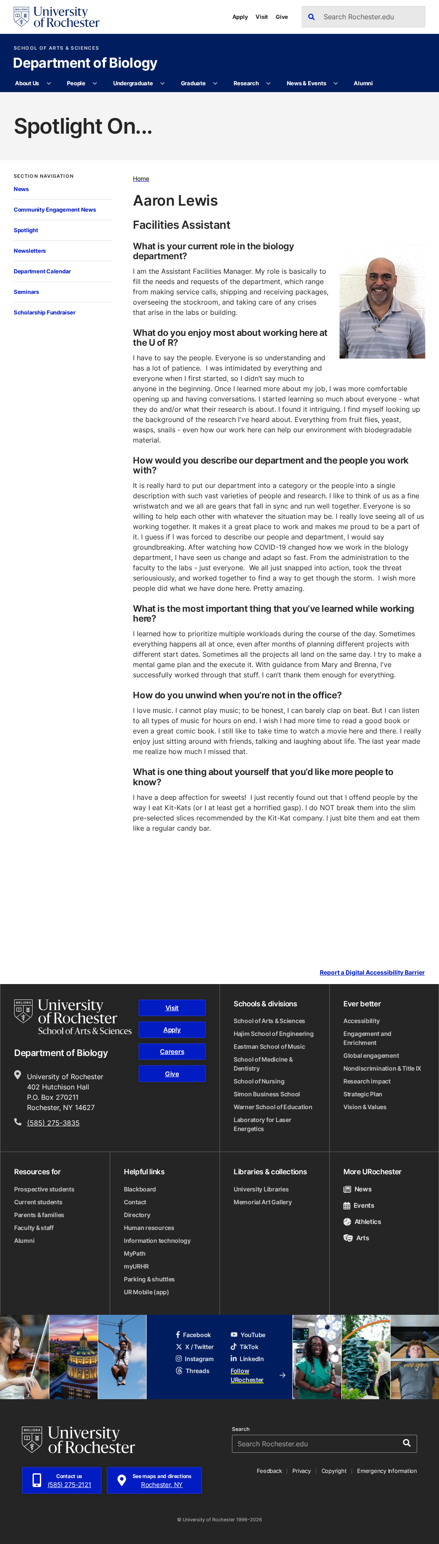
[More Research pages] (269, 83)
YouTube (253, 1335)
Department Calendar (42, 271)
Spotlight (26, 230)
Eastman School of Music (269, 1046)
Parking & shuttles (149, 1279)
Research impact (367, 1081)
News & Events (306, 83)
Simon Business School (267, 1094)
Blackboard (140, 1189)
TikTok (249, 1347)
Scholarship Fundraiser (44, 312)
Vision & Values (365, 1107)
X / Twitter (199, 1347)
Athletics (368, 1221)
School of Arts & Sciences (56, 48)
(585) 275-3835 (53, 1123)
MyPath (134, 1253)
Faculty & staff (34, 1228)
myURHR (136, 1266)
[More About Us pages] (49, 83)
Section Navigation (44, 176)
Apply (240, 17)
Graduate (193, 83)
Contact (135, 1202)
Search (241, 1429)
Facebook (197, 1335)
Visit (262, 17)
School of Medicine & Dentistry (263, 1063)
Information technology (157, 1240)
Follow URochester (247, 1375)
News (21, 189)
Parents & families (39, 1215)
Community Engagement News (55, 209)
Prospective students (44, 1189)
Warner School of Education (273, 1107)
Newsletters (30, 250)
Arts (362, 1237)
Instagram (199, 1359)
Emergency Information (387, 1471)
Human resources (149, 1228)
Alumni (363, 83)
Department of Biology (85, 63)
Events (364, 1205)
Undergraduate (133, 83)
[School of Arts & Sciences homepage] (73, 1017)
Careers (172, 1051)
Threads (197, 1371)
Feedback (269, 1471)
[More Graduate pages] (215, 83)
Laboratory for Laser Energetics (262, 1124)
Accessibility (361, 1021)
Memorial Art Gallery (263, 1202)
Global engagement (371, 1055)
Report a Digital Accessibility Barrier (372, 972)
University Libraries (261, 1189)
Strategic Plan (362, 1094)
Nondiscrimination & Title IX (382, 1068)
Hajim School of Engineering (273, 1033)
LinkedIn (252, 1359)
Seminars (26, 292)
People (76, 83)
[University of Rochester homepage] (56, 17)
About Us (27, 83)
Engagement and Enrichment (367, 1038)
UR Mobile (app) (146, 1292)
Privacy (301, 1471)
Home (141, 178)
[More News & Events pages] (336, 83)
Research (246, 83)
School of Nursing (259, 1081)
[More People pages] (95, 83)
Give (282, 17)
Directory (137, 1215)
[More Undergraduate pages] (163, 83)
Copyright (334, 1471)
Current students (38, 1202)
